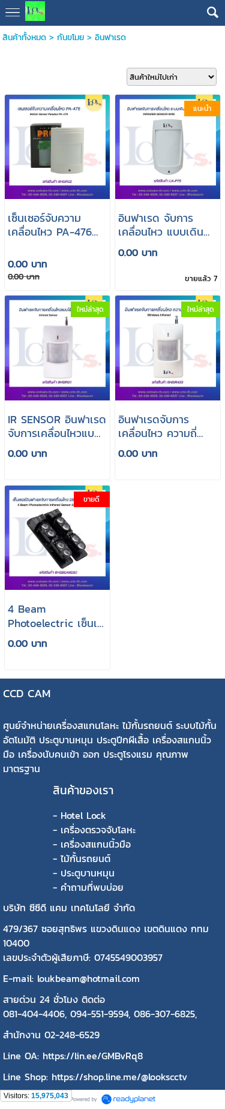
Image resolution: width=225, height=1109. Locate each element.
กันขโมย (70, 37)
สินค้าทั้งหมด (24, 37)
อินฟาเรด (110, 37)
